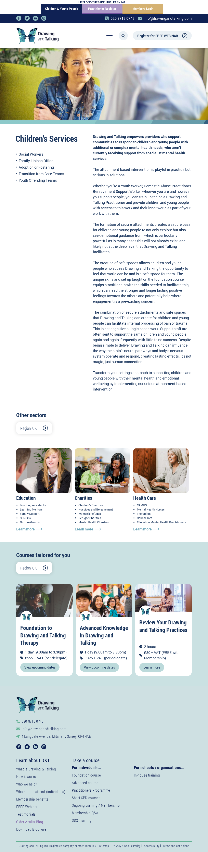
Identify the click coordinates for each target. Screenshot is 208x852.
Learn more (25, 529)
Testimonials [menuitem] (26, 814)
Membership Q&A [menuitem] (85, 812)
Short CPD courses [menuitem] (86, 797)
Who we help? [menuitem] (26, 784)
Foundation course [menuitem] (86, 775)
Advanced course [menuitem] (85, 782)
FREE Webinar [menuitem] (27, 806)
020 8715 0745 (122, 18)
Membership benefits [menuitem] (32, 799)
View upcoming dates (39, 667)
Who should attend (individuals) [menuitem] (40, 791)
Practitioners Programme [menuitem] (91, 790)
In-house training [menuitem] (147, 775)
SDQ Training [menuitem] (82, 820)
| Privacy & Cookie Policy (126, 846)
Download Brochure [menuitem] (31, 829)
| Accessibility (151, 846)
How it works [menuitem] (26, 776)
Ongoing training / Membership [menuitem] (96, 805)
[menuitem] (29, 821)
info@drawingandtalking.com (167, 18)
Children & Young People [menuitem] (61, 9)
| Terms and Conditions (175, 846)
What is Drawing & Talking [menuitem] (36, 769)
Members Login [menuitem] (142, 9)
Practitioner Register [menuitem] (102, 9)
